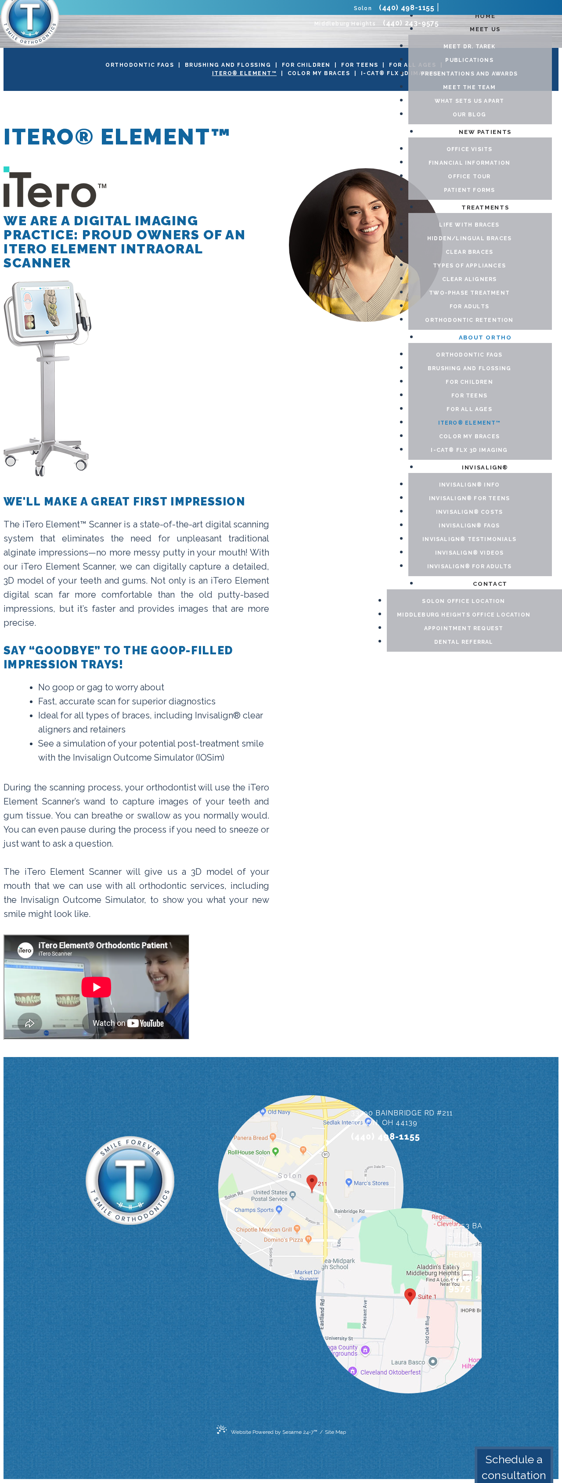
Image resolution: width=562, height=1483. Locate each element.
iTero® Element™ (244, 73)
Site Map (335, 1432)
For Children (306, 65)
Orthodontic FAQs (139, 65)
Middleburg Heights (345, 24)
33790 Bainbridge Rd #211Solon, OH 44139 (402, 1118)
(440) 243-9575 (411, 23)
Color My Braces (319, 73)
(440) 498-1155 (407, 8)
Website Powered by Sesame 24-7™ (274, 1432)
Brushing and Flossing (228, 65)
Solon (363, 8)
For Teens (359, 65)
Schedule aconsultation (514, 1467)
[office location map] (267, 1190)
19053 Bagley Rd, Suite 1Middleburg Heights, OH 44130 (482, 1245)
